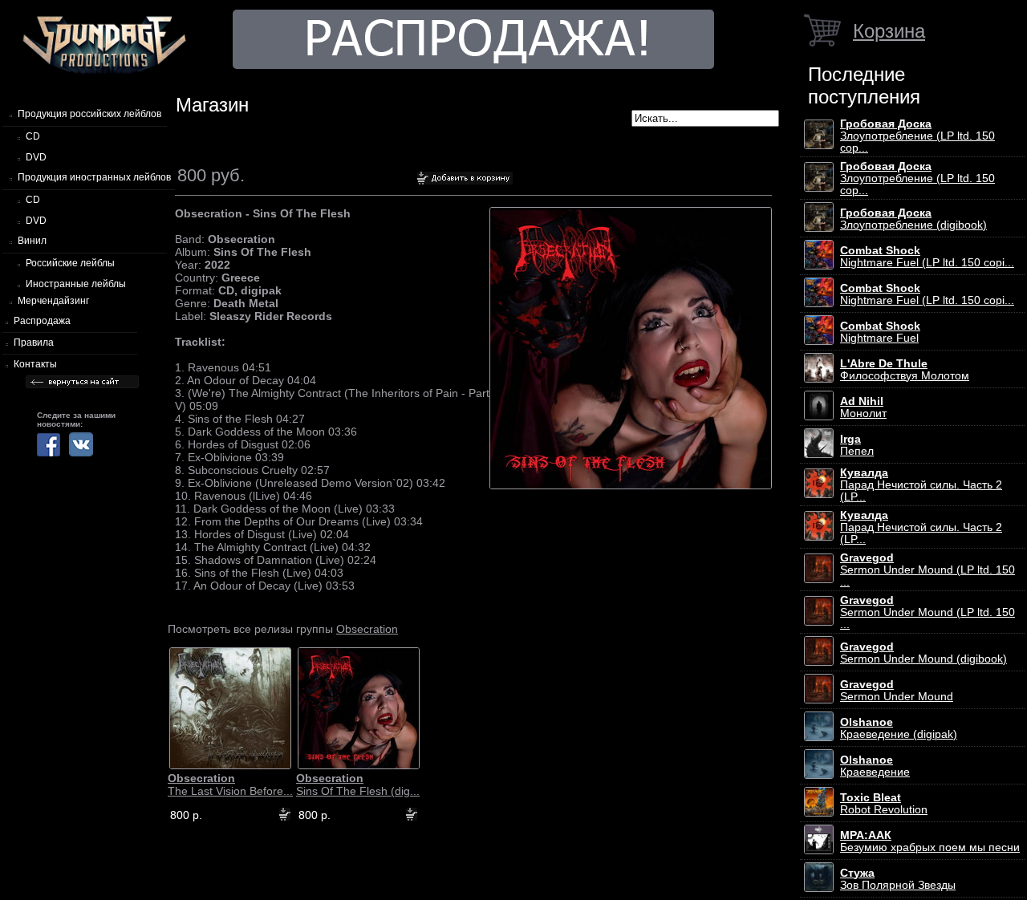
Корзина (889, 31)
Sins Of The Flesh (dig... (358, 784)
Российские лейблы (70, 263)
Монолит (863, 407)
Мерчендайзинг (53, 300)
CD (33, 136)
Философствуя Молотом (904, 370)
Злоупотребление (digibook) (913, 219)
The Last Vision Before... (230, 784)
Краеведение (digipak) (898, 728)
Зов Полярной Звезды (898, 879)
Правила (34, 342)
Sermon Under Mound (896, 691)
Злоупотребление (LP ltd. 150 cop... (917, 136)
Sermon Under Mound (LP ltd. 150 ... (927, 570)
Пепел (857, 445)
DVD (36, 157)
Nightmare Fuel (880, 332)
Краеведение (875, 766)
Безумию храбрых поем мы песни (930, 841)
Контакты (35, 364)
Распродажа (42, 320)
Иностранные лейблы (76, 284)
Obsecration (367, 628)
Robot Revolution (884, 804)
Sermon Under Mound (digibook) (923, 653)
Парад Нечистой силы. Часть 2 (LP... (921, 485)
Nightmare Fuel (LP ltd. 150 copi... (927, 257)
